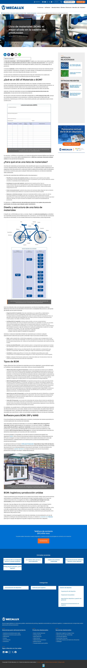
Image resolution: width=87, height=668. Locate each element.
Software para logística (38, 587)
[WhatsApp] (16, 55)
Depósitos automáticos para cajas (11, 633)
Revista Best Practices (61, 638)
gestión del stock (19, 448)
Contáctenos (43, 540)
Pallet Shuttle (36, 638)
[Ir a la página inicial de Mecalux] (2, 13)
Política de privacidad (51, 662)
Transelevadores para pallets (40, 643)
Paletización (6, 636)
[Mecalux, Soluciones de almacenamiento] (12, 9)
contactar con (46, 516)
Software (47, 7)
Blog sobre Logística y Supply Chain (65, 633)
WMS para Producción (27, 444)
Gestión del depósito (66, 587)
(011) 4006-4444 (43, 533)
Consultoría (6, 641)
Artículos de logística (61, 636)
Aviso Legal (40, 662)
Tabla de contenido (9, 58)
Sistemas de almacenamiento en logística (70, 604)
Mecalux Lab (75, 7)
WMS (11, 436)
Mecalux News (56, 7)
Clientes (62, 7)
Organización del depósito (68, 591)
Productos (40, 7)
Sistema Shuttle (37, 641)
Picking (5, 638)
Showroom (68, 7)
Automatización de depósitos (13, 587)
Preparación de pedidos (67, 594)
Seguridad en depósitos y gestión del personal (71, 599)
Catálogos (59, 641)
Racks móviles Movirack (39, 633)
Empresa (82, 7)
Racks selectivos (37, 636)
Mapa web (61, 662)
